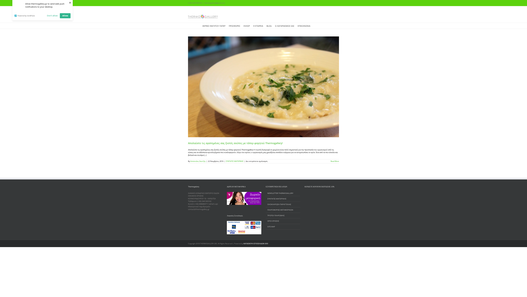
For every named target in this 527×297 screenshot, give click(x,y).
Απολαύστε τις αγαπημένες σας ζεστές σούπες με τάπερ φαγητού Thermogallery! (235, 143)
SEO (266, 243)
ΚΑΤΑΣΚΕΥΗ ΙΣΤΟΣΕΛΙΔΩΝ (253, 243)
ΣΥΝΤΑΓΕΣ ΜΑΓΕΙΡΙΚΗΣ (234, 161)
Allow (65, 15)
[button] (320, 26)
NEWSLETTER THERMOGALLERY (280, 193)
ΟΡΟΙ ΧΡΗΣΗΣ (273, 221)
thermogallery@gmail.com (215, 3)
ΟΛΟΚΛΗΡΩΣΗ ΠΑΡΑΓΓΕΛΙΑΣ (279, 204)
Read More (335, 161)
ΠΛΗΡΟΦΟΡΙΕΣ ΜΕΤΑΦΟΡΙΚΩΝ (280, 210)
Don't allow (52, 15)
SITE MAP (271, 226)
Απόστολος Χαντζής (198, 161)
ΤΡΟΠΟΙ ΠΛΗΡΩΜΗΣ (275, 215)
